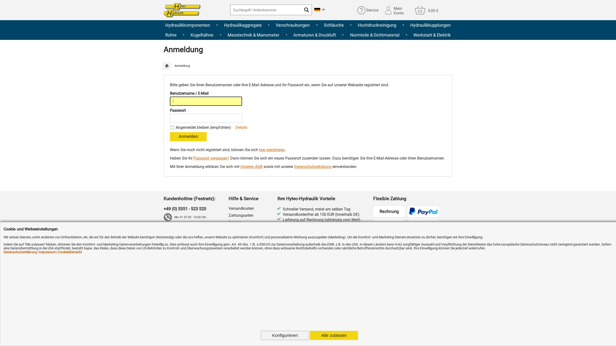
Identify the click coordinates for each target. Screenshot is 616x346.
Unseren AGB (251, 166)
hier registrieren (272, 150)
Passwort (178, 110)
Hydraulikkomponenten (187, 25)
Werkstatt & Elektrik (432, 34)
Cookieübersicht (70, 252)
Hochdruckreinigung (377, 25)
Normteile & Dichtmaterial (374, 34)
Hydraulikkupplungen (430, 25)
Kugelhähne (202, 34)
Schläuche (334, 25)
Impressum (47, 252)
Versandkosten (241, 208)
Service (372, 10)
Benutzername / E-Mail (189, 93)
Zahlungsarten (241, 215)
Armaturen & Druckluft (314, 34)
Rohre (171, 34)
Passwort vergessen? (211, 158)
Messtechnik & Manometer (253, 34)
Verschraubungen (293, 25)
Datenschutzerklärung (313, 166)
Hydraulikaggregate (243, 25)
